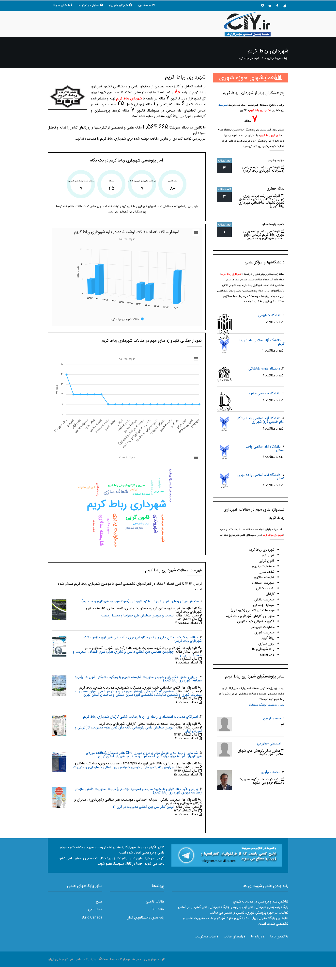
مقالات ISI (157, 909)
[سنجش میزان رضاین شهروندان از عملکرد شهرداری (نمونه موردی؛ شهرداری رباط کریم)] (59, 609)
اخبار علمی (95, 909)
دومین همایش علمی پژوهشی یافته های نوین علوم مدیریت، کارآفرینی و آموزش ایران (138, 729)
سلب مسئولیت (205, 936)
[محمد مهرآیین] (224, 780)
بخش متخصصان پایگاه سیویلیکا (266, 705)
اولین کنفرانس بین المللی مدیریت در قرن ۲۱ (143, 806)
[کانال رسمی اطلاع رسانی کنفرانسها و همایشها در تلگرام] (226, 855)
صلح (99, 901)
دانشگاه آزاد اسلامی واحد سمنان (265, 448)
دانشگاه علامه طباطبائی (264, 368)
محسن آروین (272, 718)
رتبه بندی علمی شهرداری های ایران (72, 959)
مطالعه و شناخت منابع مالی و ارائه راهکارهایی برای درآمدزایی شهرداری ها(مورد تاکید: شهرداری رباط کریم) (141, 639)
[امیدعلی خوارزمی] (224, 749)
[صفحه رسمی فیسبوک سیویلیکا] (277, 6)
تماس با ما (277, 936)
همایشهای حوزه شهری (247, 77)
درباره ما (256, 936)
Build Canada (92, 917)
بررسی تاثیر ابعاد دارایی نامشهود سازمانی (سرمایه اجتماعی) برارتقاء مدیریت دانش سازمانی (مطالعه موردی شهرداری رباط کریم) (138, 790)
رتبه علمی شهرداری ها (276, 58)
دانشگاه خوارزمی (269, 315)
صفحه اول (144, 5)
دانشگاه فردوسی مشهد (264, 393)
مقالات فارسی (155, 901)
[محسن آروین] (224, 723)
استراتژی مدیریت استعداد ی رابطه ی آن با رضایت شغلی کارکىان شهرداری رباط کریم (140, 716)
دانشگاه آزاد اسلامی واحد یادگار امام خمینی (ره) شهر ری (260, 420)
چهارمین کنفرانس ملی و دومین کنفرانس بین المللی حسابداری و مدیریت (123, 767)
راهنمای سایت (61, 5)
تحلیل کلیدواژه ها (88, 5)
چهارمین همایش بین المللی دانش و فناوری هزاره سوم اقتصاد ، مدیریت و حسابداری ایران (137, 653)
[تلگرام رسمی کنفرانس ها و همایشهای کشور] (284, 6)
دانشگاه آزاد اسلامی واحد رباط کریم (261, 342)
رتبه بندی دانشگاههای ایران (145, 917)
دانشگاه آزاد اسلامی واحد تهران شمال (260, 476)
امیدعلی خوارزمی (269, 743)
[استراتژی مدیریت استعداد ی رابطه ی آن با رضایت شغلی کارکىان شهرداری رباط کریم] (59, 725)
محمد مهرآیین (270, 772)
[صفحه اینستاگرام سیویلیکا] (262, 6)
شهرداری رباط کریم (249, 58)
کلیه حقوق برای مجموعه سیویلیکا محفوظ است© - (130, 959)
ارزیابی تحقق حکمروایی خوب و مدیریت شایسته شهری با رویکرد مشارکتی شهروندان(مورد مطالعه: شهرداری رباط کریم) (138, 678)
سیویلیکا (223, 105)
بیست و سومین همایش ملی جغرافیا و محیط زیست (137, 615)
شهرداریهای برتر (118, 5)
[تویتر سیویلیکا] (270, 6)
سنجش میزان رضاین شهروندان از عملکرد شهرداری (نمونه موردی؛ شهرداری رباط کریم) (140, 601)
